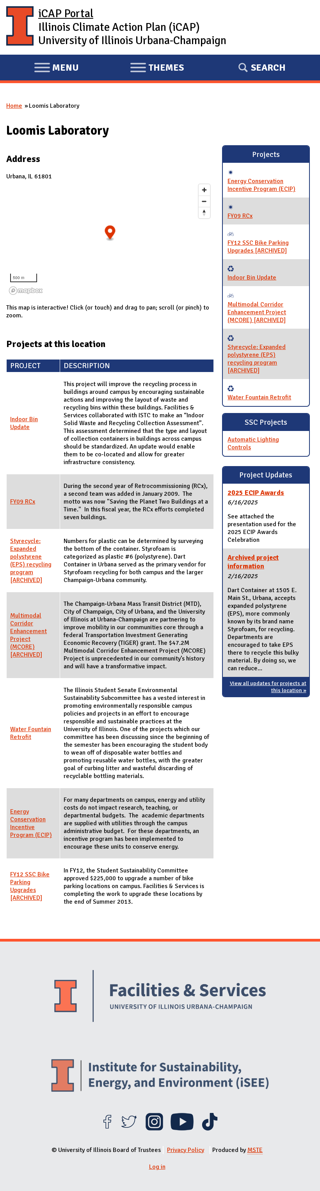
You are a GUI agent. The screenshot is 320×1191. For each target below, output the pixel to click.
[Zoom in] (204, 190)
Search (268, 67)
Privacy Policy (185, 1150)
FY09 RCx (22, 502)
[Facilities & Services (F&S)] (160, 997)
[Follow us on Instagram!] (154, 1128)
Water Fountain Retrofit (30, 733)
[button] (110, 233)
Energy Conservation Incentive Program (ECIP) (31, 823)
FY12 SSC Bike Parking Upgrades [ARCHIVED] (30, 886)
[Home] (20, 27)
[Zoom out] (204, 201)
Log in (157, 1167)
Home (14, 106)
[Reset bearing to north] (204, 212)
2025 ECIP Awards (256, 492)
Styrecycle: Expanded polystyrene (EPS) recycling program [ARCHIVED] (31, 560)
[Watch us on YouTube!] (182, 1128)
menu (56, 69)
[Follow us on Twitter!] (129, 1128)
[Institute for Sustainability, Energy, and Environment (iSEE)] (160, 1076)
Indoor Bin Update (24, 423)
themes (157, 69)
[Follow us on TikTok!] (210, 1128)
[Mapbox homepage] (26, 290)
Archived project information (253, 561)
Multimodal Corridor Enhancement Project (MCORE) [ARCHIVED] (28, 635)
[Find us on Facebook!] (107, 1128)
